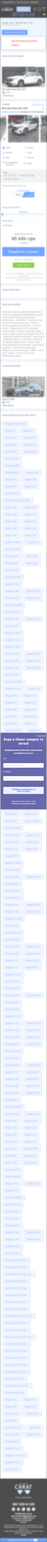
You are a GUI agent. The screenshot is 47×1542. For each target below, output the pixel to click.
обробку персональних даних (24, 803)
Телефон (7, 772)
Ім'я (5, 759)
